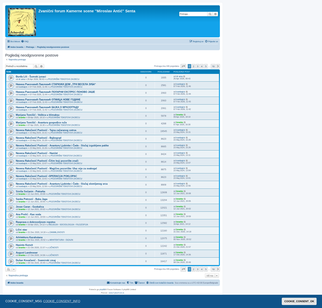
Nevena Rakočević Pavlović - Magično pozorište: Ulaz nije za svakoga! (56, 168)
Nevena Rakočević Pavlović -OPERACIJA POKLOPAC (46, 176)
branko (22, 117)
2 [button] (193, 66)
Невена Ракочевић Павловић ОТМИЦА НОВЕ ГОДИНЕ (48, 99)
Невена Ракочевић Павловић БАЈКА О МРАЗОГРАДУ (47, 107)
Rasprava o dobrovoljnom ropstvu (35, 222)
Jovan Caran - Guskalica (30, 206)
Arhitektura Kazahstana (29, 237)
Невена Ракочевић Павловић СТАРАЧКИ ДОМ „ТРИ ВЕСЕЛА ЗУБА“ (56, 84)
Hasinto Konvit (24, 245)
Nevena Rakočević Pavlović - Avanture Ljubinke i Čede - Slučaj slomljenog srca (62, 183)
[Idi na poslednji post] (184, 76)
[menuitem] (25, 41)
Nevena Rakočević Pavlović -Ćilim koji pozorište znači (47, 160)
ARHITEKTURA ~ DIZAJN (61, 240)
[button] (183, 66)
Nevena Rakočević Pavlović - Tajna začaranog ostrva (46, 130)
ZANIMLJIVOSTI (57, 232)
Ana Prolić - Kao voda (28, 214)
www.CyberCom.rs (116, 293)
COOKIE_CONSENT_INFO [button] (61, 301)
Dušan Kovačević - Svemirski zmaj (36, 260)
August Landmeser (27, 252)
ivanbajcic (23, 87)
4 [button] (201, 66)
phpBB (102, 289)
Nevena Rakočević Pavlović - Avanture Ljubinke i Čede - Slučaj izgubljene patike (62, 145)
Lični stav (21, 229)
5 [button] (205, 66)
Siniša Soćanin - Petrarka (30, 191)
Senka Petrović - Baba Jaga (31, 199)
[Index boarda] (22, 21)
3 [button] (197, 66)
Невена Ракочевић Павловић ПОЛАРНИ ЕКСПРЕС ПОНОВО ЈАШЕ (55, 92)
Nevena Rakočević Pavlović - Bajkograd (38, 137)
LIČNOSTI (54, 247)
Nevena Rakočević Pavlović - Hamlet (37, 153)
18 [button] (213, 66)
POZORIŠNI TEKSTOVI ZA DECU (63, 79)
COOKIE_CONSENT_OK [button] (299, 301)
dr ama (22, 79)
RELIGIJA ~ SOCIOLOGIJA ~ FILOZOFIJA (68, 224)
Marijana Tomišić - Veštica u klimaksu (37, 114)
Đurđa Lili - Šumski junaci (31, 76)
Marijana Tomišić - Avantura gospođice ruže (41, 122)
